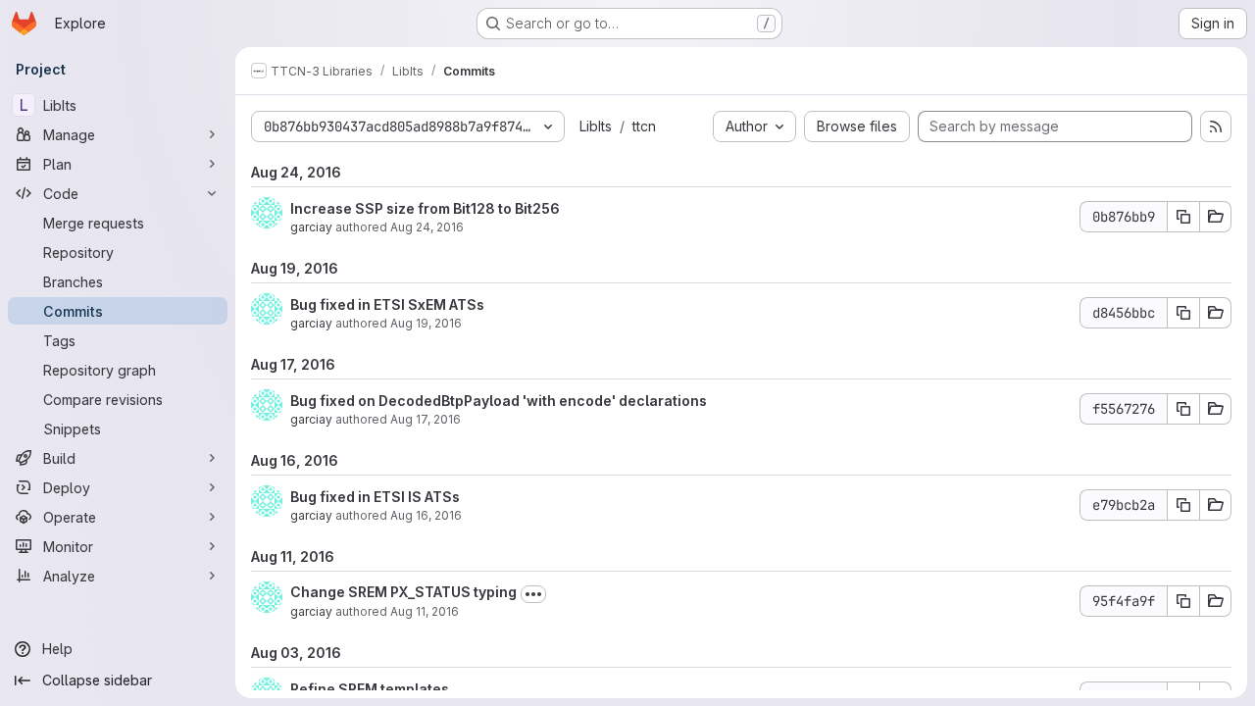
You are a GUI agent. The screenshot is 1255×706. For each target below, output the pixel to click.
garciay (311, 227)
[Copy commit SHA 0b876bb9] (1183, 216)
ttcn (644, 126)
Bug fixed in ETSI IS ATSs (375, 496)
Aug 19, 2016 (426, 323)
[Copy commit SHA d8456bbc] (1183, 312)
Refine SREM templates (369, 689)
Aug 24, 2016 (427, 227)
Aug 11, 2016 (424, 611)
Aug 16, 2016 (426, 515)
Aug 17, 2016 (425, 419)
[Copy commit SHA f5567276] (1183, 409)
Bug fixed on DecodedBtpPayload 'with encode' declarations (498, 400)
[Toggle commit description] (533, 594)
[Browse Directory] (1215, 216)
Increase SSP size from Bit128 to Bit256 (425, 208)
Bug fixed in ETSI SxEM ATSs (387, 304)
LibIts (595, 126)
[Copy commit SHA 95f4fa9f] (1183, 601)
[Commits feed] (1215, 126)
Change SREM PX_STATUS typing (403, 591)
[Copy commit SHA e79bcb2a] (1183, 505)
